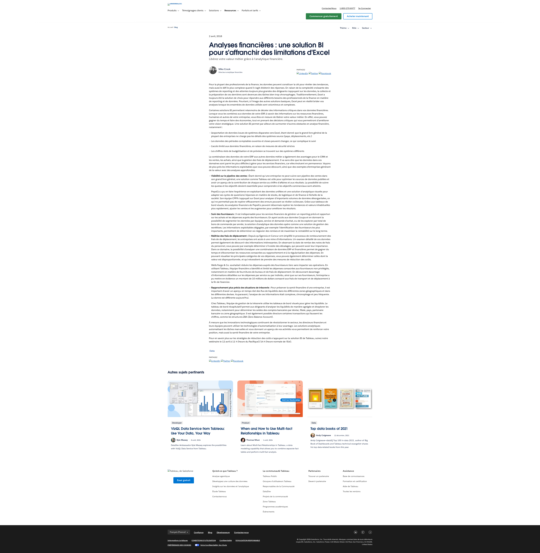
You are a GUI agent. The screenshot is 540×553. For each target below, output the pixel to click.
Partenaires (314, 470)
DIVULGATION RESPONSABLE (248, 540)
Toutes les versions (351, 491)
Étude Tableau (219, 491)
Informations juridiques (178, 540)
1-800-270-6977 (347, 8)
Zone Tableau (269, 501)
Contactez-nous (329, 8)
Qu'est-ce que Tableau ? (224, 470)
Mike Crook (224, 69)
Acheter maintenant (358, 16)
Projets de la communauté (275, 496)
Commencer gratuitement (324, 16)
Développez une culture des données (229, 481)
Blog (176, 27)
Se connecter (364, 8)
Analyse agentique (221, 476)
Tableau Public (270, 476)
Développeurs (223, 532)
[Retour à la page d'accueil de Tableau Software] (180, 3)
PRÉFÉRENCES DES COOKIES (179, 545)
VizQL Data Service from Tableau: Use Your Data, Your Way (198, 431)
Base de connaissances (353, 476)
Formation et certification (355, 481)
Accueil (170, 27)
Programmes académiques (275, 506)
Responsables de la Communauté (278, 486)
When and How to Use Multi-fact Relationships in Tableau (266, 431)
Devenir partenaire (317, 481)
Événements (268, 511)
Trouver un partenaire (318, 476)
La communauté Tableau (276, 470)
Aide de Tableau (350, 486)
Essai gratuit (183, 480)
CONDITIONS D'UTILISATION (204, 540)
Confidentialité (226, 540)
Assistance (348, 470)
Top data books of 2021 (329, 428)
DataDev (267, 491)
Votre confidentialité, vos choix (213, 545)
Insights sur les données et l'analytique (230, 486)
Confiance (198, 532)
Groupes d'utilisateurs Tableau (277, 481)
